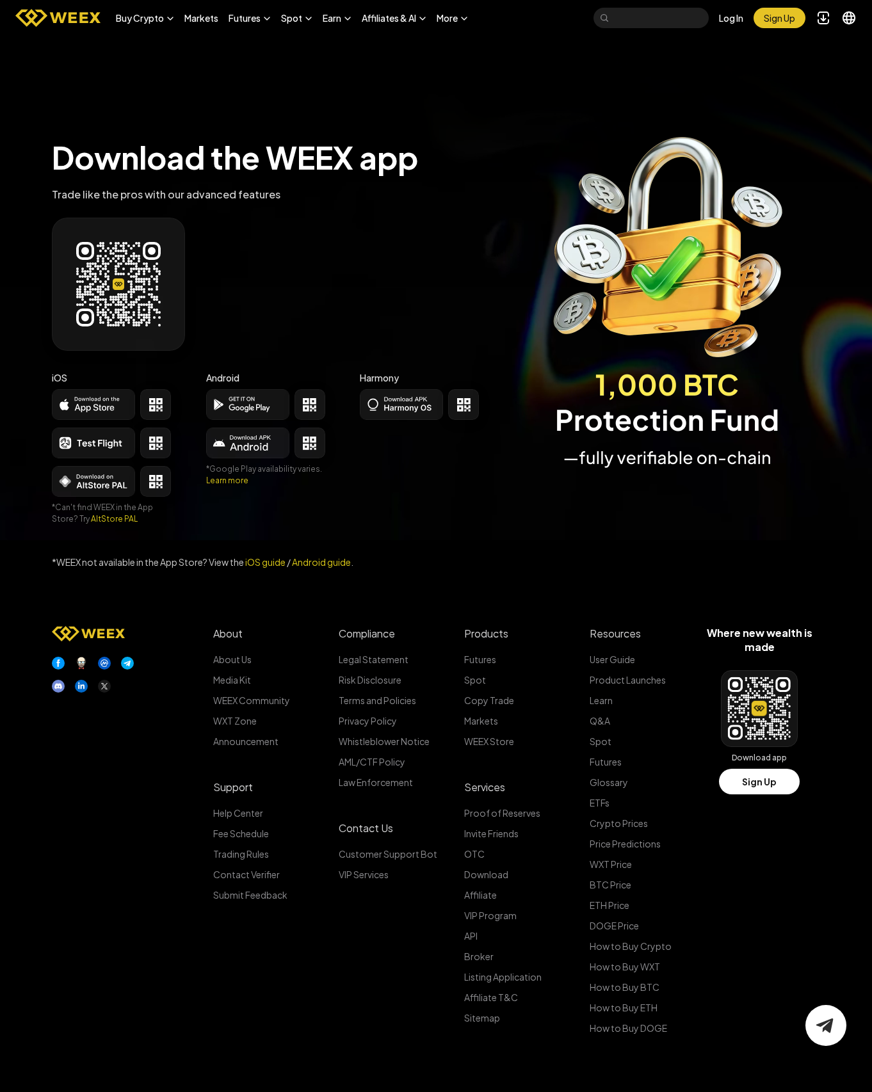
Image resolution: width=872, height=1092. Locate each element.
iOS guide (265, 562)
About (228, 633)
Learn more (227, 480)
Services (484, 787)
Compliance (367, 633)
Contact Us (366, 828)
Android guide (321, 562)
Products (486, 633)
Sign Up (759, 781)
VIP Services (364, 874)
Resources (615, 633)
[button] (145, 17)
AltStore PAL (114, 519)
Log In (731, 17)
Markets (201, 17)
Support (233, 787)
